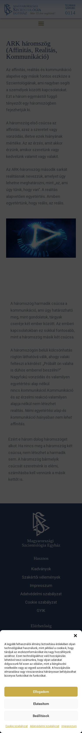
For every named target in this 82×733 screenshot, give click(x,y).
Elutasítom (41, 704)
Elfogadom (41, 692)
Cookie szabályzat (16, 726)
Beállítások (41, 716)
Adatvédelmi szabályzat (44, 726)
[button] (75, 635)
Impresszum (69, 726)
